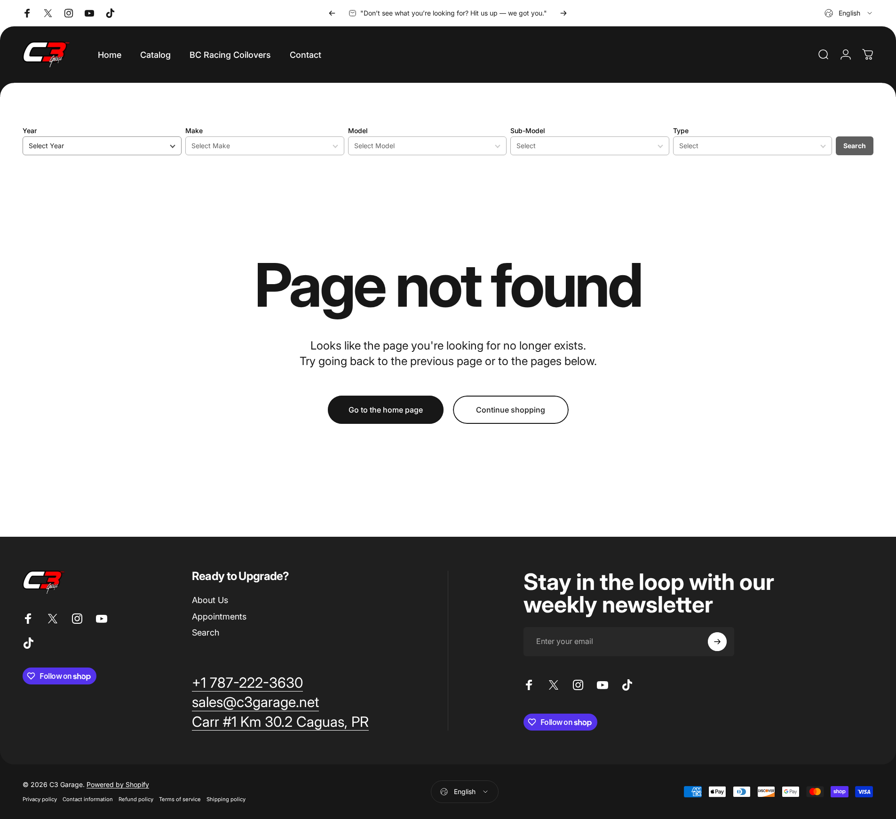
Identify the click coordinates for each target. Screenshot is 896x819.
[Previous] (332, 13)
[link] (247, 683)
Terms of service (180, 799)
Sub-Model (527, 131)
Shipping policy (226, 799)
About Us (210, 600)
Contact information (88, 799)
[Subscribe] (717, 641)
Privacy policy (40, 799)
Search (854, 146)
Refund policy (136, 799)
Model (358, 131)
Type (681, 131)
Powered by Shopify (118, 784)
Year (30, 131)
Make (194, 131)
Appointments (219, 616)
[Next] (563, 13)
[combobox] (849, 13)
